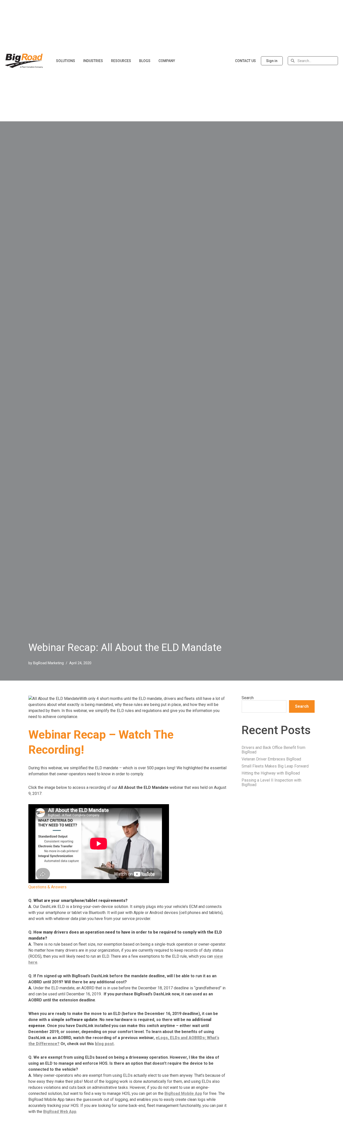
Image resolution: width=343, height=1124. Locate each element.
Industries (93, 61)
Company (166, 61)
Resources (121, 61)
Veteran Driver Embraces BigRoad (271, 759)
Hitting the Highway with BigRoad (271, 773)
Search (248, 698)
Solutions (65, 61)
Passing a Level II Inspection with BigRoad (271, 782)
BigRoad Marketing (48, 663)
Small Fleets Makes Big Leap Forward (275, 766)
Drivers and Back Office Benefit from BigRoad (273, 749)
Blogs (144, 61)
